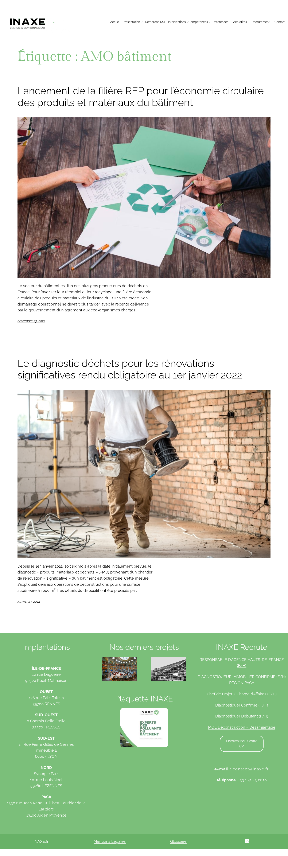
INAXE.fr (41, 841)
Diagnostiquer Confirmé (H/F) (241, 705)
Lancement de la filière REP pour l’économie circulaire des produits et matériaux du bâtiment (140, 96)
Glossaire (178, 841)
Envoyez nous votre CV (241, 743)
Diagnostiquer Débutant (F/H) (241, 716)
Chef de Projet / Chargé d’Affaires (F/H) (242, 694)
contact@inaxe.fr (251, 769)
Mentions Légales (110, 841)
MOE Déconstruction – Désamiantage (241, 727)
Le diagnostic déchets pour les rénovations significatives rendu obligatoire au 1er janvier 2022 (129, 369)
